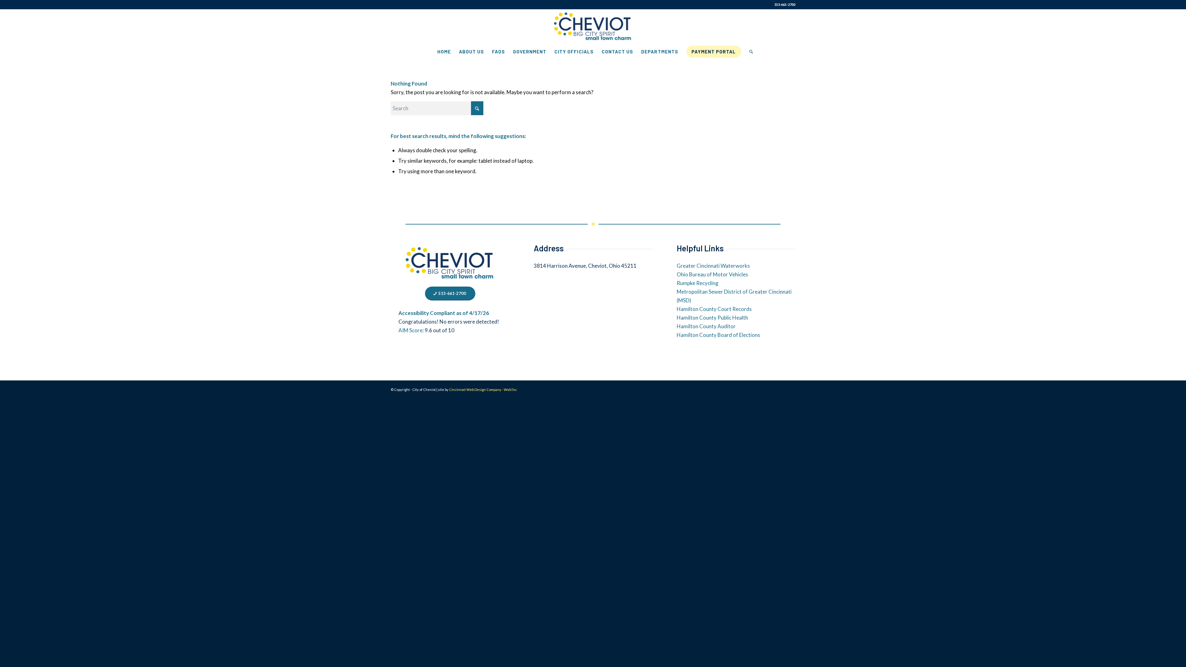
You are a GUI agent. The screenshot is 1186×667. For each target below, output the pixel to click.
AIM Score (410, 330)
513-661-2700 (784, 4)
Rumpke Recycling (697, 283)
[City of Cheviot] (593, 27)
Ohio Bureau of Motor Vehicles (712, 274)
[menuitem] (444, 51)
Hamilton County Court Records (714, 309)
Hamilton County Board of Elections (718, 335)
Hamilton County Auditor (706, 326)
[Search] (749, 51)
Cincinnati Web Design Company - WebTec (483, 390)
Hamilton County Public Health (712, 317)
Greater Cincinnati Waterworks (713, 265)
